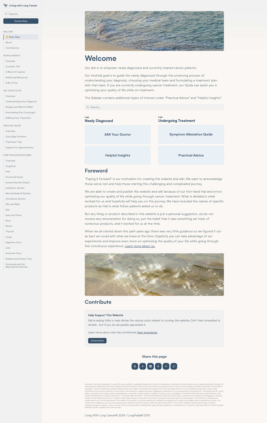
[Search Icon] (20, 14)
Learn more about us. (140, 246)
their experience (147, 332)
